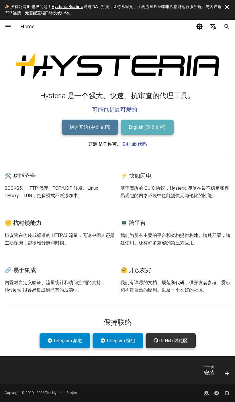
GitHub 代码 (134, 144)
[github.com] (206, 392)
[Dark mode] (199, 26)
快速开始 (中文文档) (90, 127)
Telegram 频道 (67, 340)
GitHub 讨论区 (173, 340)
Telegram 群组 (120, 340)
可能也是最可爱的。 (117, 109)
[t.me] (216, 392)
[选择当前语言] (213, 26)
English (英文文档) (147, 127)
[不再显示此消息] (227, 6)
